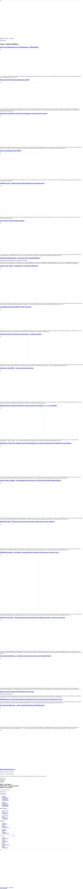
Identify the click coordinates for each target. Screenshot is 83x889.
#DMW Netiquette (5, 827)
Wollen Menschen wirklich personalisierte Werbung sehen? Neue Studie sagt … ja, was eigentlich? (28, 405)
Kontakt (3, 846)
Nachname (2, 779)
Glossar (3, 843)
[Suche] (13, 835)
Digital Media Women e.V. (7, 769)
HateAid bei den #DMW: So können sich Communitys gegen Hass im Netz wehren (23, 113)
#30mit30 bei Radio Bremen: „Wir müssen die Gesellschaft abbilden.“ (20, 258)
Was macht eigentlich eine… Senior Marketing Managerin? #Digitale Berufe (22, 705)
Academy (4, 840)
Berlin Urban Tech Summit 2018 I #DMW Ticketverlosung (17, 691)
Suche (1, 835)
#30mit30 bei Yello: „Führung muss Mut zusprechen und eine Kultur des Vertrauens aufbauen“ (27, 521)
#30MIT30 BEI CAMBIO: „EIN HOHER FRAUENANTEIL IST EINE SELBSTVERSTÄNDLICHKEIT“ (30, 480)
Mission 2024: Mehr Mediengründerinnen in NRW (14, 79)
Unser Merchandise (5, 844)
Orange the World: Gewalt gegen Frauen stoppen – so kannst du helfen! (21, 334)
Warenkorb (4, 826)
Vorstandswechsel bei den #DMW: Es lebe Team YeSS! (15, 307)
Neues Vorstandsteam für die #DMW (10, 150)
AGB (3, 825)
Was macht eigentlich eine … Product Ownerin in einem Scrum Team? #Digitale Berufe (25, 656)
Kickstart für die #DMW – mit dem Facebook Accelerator (17, 368)
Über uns (4, 796)
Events (3, 839)
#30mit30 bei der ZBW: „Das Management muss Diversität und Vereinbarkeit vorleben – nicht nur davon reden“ (32, 617)
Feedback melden (5, 800)
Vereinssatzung (5, 799)
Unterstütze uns (5, 813)
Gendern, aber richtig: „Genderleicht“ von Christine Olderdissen (19, 265)
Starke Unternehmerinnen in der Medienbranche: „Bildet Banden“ (19, 47)
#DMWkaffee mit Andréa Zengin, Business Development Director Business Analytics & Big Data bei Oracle (31, 699)
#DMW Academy (5, 798)
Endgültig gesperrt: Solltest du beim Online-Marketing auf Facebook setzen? (22, 183)
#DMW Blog (4, 797)
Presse (3, 811)
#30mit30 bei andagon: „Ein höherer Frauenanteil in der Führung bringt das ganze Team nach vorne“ (29, 552)
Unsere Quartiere (5, 810)
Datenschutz (4, 824)
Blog (3, 842)
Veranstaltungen (5, 812)
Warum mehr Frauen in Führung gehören (12, 220)
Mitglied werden (5, 847)
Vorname (1, 778)
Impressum (4, 823)
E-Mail (1, 780)
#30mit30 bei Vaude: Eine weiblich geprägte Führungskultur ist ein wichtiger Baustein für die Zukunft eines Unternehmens (35, 443)
